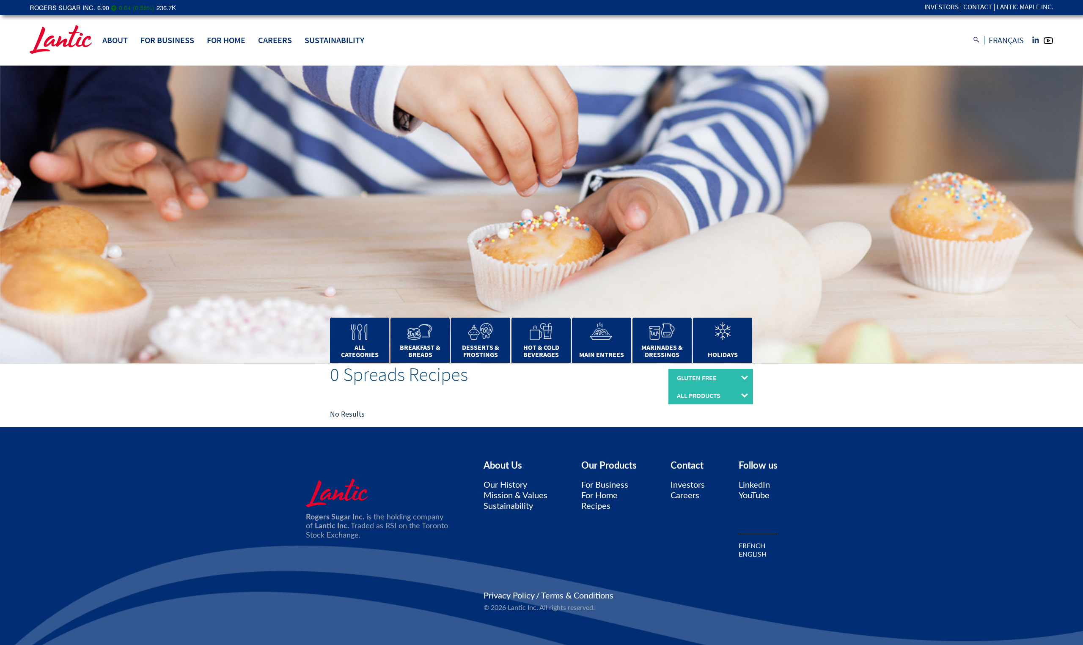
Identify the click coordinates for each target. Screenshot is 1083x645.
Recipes (595, 506)
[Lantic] (61, 40)
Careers (275, 40)
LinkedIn (754, 485)
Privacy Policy (509, 596)
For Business (167, 40)
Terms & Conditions (577, 596)
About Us (503, 465)
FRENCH (752, 546)
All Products (698, 395)
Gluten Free (697, 377)
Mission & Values (515, 495)
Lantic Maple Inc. (1025, 7)
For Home (226, 40)
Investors (941, 7)
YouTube (754, 495)
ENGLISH (753, 554)
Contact (977, 7)
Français (1006, 40)
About (115, 40)
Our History (505, 485)
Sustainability (334, 40)
